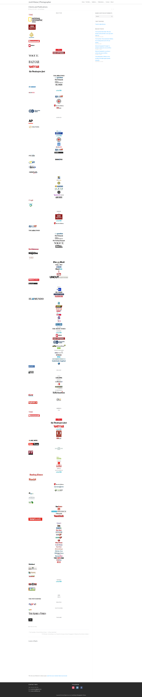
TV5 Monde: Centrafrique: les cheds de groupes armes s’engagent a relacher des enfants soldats (65, 634)
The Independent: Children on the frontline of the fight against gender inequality (102, 58)
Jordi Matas (41, 9)
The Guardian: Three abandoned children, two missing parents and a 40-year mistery (104, 40)
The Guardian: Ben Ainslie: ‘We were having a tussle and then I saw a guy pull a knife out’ (104, 33)
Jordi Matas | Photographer (77, 695)
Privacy (84, 695)
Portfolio (88, 2)
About (112, 2)
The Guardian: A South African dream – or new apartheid (42, 632)
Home (83, 2)
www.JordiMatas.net (35, 691)
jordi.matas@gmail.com (36, 689)
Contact (108, 2)
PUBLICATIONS (33, 626)
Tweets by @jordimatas (100, 24)
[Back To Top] (138, 693)
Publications (101, 2)
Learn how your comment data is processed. (57, 675)
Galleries (94, 2)
